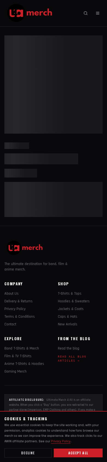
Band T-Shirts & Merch (21, 348)
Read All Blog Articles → (72, 358)
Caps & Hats (67, 316)
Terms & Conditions (19, 316)
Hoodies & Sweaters (74, 301)
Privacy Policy (15, 308)
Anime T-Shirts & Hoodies (24, 363)
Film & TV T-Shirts (18, 356)
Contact (10, 324)
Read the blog (68, 348)
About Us (11, 293)
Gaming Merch (15, 371)
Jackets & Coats (71, 308)
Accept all (78, 452)
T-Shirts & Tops (69, 293)
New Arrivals (67, 324)
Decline (28, 452)
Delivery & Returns (18, 301)
